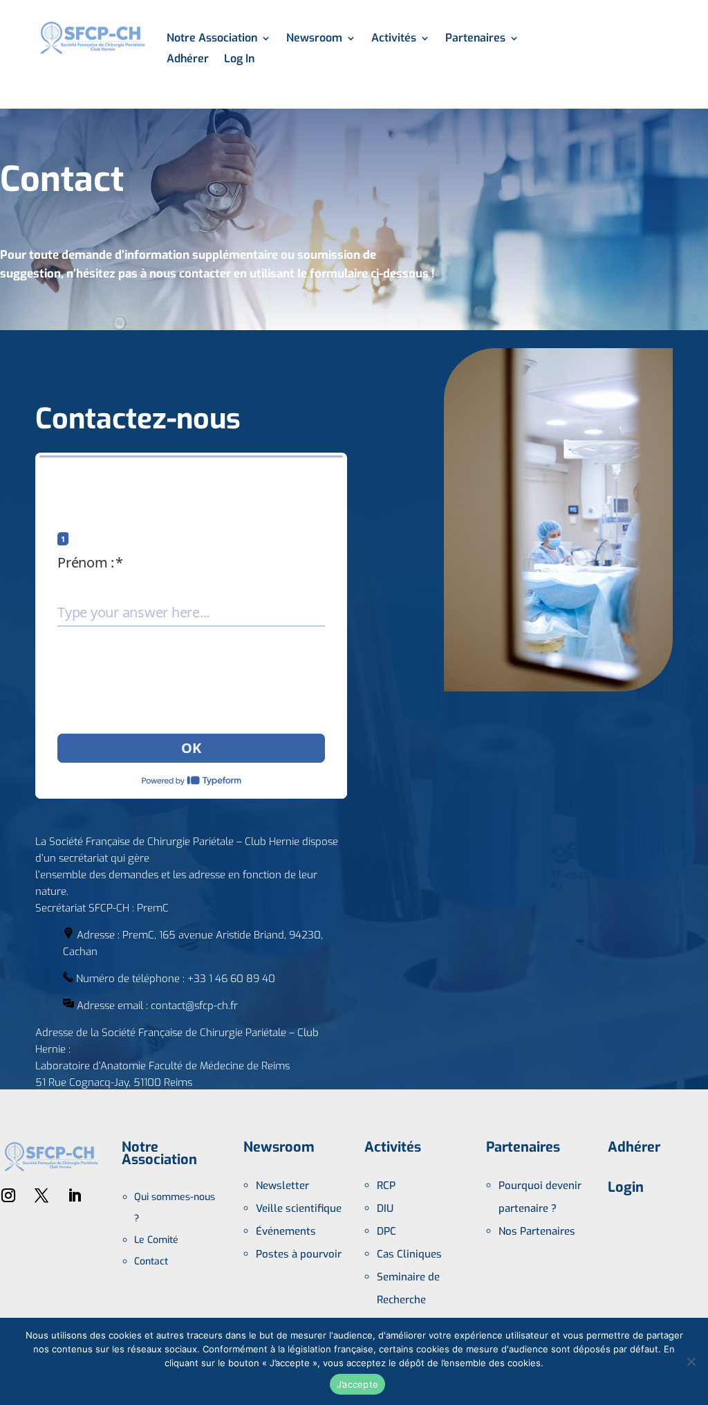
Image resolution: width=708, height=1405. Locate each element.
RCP (386, 1186)
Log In (239, 60)
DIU (385, 1208)
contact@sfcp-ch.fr (194, 1006)
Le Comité (156, 1240)
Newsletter (282, 1186)
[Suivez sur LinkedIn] (74, 1195)
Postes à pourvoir (299, 1254)
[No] (691, 1361)
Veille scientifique (299, 1208)
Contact (151, 1261)
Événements (286, 1231)
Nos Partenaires (537, 1231)
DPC (386, 1231)
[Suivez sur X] (41, 1195)
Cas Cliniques (409, 1254)
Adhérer (188, 60)
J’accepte (357, 1384)
